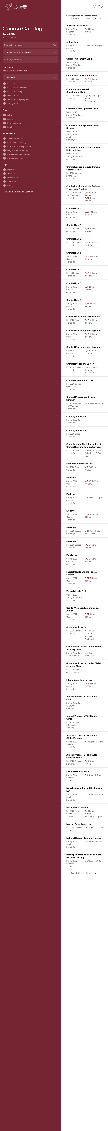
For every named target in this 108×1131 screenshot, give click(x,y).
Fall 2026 (11, 83)
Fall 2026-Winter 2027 (17, 87)
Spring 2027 (12, 103)
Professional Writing (16, 158)
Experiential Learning (16, 142)
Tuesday (11, 173)
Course (10, 119)
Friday (10, 185)
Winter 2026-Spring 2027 (18, 99)
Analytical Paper (14, 138)
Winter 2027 (12, 95)
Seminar (11, 127)
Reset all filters (9, 37)
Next (96, 18)
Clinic (9, 115)
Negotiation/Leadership (17, 150)
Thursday (11, 181)
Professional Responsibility (19, 154)
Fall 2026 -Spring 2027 (17, 91)
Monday (10, 169)
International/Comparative (19, 146)
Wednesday (12, 177)
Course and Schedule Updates (18, 191)
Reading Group (14, 123)
